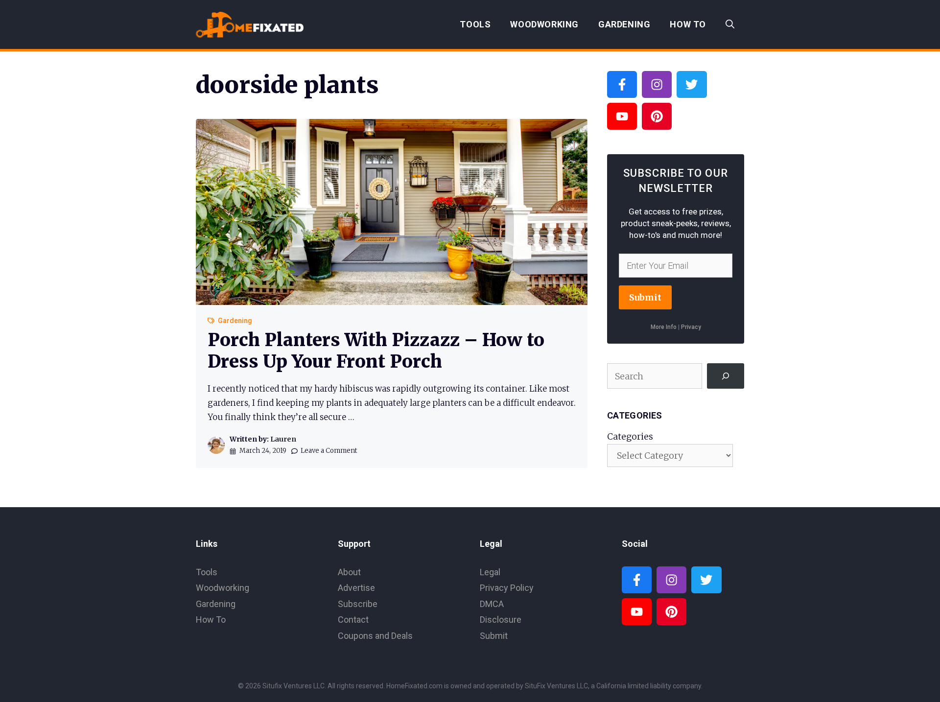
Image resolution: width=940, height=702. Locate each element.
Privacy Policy (507, 588)
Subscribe (357, 604)
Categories (630, 436)
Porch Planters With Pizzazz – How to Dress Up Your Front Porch (376, 350)
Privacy (691, 327)
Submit (645, 297)
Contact (353, 619)
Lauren (283, 439)
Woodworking (544, 24)
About (349, 572)
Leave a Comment (329, 450)
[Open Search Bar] (730, 24)
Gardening (624, 24)
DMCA (492, 604)
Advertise (356, 588)
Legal (490, 572)
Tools (475, 24)
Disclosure (500, 619)
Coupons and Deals (375, 636)
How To (688, 24)
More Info (664, 327)
